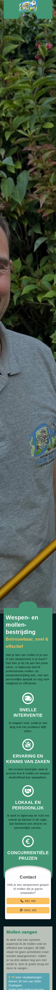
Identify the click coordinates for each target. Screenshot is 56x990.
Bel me (30, 980)
